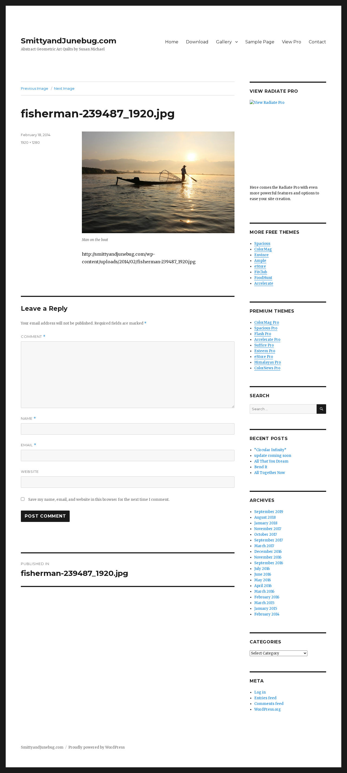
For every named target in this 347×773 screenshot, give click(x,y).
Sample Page (259, 41)
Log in (260, 692)
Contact (317, 41)
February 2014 (266, 614)
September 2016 (268, 563)
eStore (260, 266)
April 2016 (263, 585)
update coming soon (272, 455)
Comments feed (269, 703)
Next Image (64, 88)
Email (28, 445)
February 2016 (266, 597)
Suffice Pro (264, 345)
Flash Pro (262, 334)
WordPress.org (267, 709)
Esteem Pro (264, 351)
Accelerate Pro (267, 339)
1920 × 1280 (30, 142)
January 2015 (265, 608)
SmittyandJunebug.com (68, 40)
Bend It (260, 467)
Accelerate (263, 283)
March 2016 (264, 591)
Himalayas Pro (267, 362)
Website (30, 471)
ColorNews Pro (267, 368)
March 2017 (264, 546)
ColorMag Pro (266, 322)
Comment (33, 336)
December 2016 (268, 551)
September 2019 (268, 511)
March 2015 (264, 603)
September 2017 (268, 540)
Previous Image (34, 88)
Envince (261, 255)
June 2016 (262, 574)
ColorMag (263, 249)
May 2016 (262, 580)
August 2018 (265, 517)
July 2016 (262, 568)
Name (28, 418)
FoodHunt (263, 277)
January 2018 (265, 523)
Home (171, 41)
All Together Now (269, 472)
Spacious (262, 243)
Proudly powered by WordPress (96, 747)
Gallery (224, 41)
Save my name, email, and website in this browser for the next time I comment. (98, 499)
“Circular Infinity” (270, 450)
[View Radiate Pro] (288, 142)
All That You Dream (271, 461)
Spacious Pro (265, 328)
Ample (260, 260)
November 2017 (267, 529)
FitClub (260, 272)
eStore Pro (263, 356)
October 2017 (265, 534)
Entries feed (265, 698)
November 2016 (267, 557)
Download (197, 41)
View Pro (291, 41)
